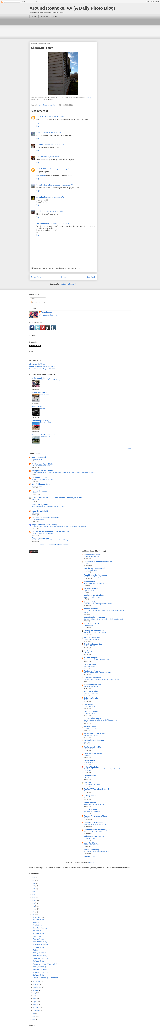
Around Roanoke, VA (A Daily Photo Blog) (72, 8)
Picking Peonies (90, 796)
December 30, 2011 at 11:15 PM (59, 223)
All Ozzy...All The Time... (37, 364)
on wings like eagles (39, 491)
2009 (34, 1017)
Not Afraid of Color (91, 609)
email (55, 16)
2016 (33, 900)
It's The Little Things (90, 646)
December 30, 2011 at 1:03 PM (59, 169)
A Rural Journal (89, 760)
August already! (37, 486)
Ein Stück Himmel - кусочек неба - (95, 583)
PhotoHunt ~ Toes (89, 838)
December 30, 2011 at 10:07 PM (52, 211)
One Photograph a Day (40, 421)
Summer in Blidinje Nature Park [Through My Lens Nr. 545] (103, 619)
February (36, 1007)
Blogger (91, 863)
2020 (33, 889)
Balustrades (37, 931)
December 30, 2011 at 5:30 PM (54, 197)
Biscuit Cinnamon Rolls (91, 845)
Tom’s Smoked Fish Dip (91, 639)
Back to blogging (89, 666)
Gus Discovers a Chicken (92, 811)
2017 (33, 897)
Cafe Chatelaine (90, 664)
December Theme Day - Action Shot (45, 978)
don (37, 157)
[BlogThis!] (66, 105)
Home (34, 16)
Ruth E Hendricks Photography (96, 575)
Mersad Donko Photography (95, 617)
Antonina (40, 197)
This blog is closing (90, 713)
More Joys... (88, 742)
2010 (33, 1014)
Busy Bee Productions (92, 678)
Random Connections (92, 637)
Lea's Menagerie (42, 223)
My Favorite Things (91, 691)
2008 (34, 1020)
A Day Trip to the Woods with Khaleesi (96, 851)
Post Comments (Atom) (68, 284)
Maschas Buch (89, 582)
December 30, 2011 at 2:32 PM (63, 185)
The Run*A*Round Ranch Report (96, 789)
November (37, 981)
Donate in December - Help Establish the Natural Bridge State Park (54, 540)
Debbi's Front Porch (91, 624)
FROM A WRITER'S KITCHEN (94, 733)
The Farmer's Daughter (93, 747)
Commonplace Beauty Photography (97, 830)
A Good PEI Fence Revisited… (93, 831)
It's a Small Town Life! (92, 555)
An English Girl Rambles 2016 (43, 471)
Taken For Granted (91, 588)
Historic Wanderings (91, 767)
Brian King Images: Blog (93, 644)
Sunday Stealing (37, 459)
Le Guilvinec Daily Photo (41, 378)
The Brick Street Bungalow (94, 740)
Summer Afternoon (46, 422)
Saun (38, 133)
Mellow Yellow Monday (41, 958)
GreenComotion (90, 803)
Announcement (89, 791)
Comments (36, 302)
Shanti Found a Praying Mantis (94, 577)
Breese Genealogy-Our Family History (42, 366)
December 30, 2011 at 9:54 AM (54, 145)
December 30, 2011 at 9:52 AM (51, 133)
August (36, 990)
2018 (33, 894)
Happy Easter (88, 749)
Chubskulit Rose (42, 169)
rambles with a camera (92, 718)
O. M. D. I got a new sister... (93, 784)
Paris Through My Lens (92, 685)
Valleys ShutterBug (91, 850)
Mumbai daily (37, 407)
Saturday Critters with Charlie (41, 466)
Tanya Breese (46, 312)
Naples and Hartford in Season (43, 435)
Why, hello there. (89, 762)
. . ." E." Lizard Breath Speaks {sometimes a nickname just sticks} (57, 498)
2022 (33, 883)
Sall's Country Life (91, 698)
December (37, 917)
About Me (44, 16)
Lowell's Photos (90, 776)
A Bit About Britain (91, 711)
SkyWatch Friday (38, 920)
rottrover (87, 782)
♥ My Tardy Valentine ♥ (91, 693)
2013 (33, 909)
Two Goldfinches (89, 590)
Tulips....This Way (89, 706)
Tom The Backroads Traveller (95, 568)
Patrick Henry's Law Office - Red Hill (45, 964)
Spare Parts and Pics (44, 185)
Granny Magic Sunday (91, 556)
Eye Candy (88, 651)
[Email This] (64, 105)
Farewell (34, 493)
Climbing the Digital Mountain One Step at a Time (50, 531)
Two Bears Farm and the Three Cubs (45, 518)
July (34, 993)
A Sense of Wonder (38, 519)
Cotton (35, 950)
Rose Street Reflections (93, 823)
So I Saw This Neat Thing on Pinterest (42, 369)
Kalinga (42, 408)
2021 (33, 886)
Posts (34, 299)
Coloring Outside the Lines (94, 631)
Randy (38, 211)
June (35, 996)
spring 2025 (35, 499)
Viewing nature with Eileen (94, 595)
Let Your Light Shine (39, 477)
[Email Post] (59, 105)
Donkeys (87, 755)
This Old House (38, 925)
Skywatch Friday (90, 602)
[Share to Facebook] (70, 105)
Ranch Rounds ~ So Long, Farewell (95, 632)
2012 (33, 912)
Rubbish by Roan (90, 809)
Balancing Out (45, 394)
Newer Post (36, 277)
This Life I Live (89, 857)
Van (85, 797)
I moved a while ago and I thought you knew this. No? (101, 679)
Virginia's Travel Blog (40, 504)
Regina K (39, 145)
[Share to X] (68, 105)
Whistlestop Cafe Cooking (94, 836)
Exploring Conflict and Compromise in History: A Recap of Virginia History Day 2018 (59, 526)
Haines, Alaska (45, 436)
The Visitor (87, 818)
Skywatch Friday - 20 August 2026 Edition (98, 604)
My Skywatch (41, 176)
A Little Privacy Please (40, 945)
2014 (33, 906)
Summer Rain (88, 626)
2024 (33, 877)
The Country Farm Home (93, 671)
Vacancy (36, 922)
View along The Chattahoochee (94, 804)
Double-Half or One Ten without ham (98, 562)
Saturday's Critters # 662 (92, 597)
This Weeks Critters (90, 728)
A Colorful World (90, 727)
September (37, 987)
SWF (38, 123)
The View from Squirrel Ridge (42, 464)
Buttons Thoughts (91, 658)
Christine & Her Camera (93, 754)
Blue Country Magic (39, 457)
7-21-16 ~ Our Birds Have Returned (43, 533)
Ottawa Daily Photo (39, 392)
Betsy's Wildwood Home (41, 484)
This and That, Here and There (95, 816)
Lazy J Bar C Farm (90, 843)
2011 (33, 915)
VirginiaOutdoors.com (40, 538)
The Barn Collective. (90, 570)
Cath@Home (89, 705)
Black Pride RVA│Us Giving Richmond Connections (48, 506)
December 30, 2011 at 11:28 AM (50, 157)
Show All (128, 448)
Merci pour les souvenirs (92, 686)
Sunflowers (37, 936)
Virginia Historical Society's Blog (44, 525)
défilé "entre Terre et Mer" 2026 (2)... (51, 380)
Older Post (91, 277)
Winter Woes (88, 700)
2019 (33, 892)
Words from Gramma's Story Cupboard (97, 659)
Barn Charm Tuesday (40, 928)
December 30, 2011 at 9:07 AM (54, 116)
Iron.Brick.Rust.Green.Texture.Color (95, 824)
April (35, 1002)
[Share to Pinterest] (72, 105)
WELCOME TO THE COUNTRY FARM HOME (97, 673)
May (35, 999)
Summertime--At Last (91, 735)
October (36, 984)
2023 (33, 880)
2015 (33, 903)
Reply (38, 126)
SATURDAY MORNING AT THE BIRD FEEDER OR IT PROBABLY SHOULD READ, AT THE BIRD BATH (63, 472)
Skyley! (89, 98)
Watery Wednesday (39, 939)
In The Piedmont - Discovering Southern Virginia (50, 545)
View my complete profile (48, 315)
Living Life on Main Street (41, 511)
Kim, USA (39, 116)
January (36, 1010)
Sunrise (86, 653)
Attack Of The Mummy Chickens (42, 479)
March (35, 1004)
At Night (86, 563)
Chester (86, 777)
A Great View (36, 513)
